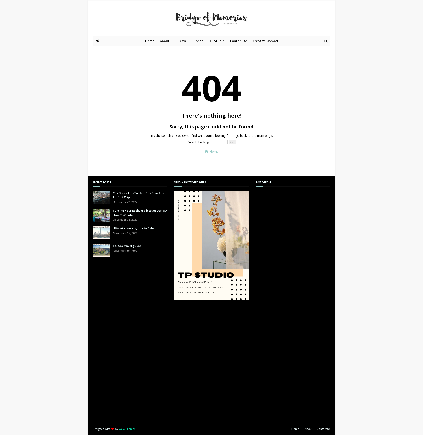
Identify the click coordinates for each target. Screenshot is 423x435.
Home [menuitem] (149, 41)
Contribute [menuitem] (238, 41)
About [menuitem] (164, 41)
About (308, 429)
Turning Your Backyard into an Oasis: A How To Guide (140, 213)
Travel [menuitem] (182, 41)
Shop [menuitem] (200, 41)
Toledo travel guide (127, 246)
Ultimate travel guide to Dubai (134, 228)
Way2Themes (127, 429)
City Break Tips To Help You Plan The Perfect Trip (138, 195)
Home (214, 151)
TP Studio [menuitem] (216, 41)
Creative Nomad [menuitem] (265, 41)
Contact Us (323, 429)
